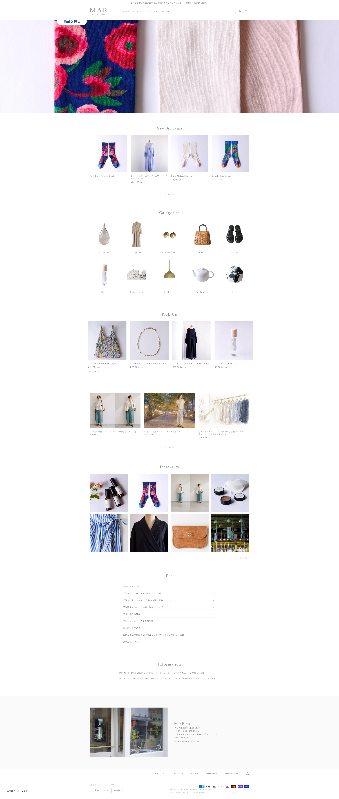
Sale (234, 292)
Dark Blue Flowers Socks (103, 176)
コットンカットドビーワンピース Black (190, 363)
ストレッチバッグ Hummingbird (103, 363)
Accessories (169, 253)
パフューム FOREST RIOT (227, 363)
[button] (126, 11)
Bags (202, 253)
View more (170, 194)
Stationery (137, 292)
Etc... (104, 292)
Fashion (137, 253)
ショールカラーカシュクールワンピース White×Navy (149, 177)
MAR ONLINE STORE (182, 792)
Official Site (159, 773)
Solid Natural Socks (181, 176)
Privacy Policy (231, 773)
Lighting (169, 292)
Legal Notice (211, 773)
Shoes (234, 253)
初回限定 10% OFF (17, 791)
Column (194, 773)
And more (169, 447)
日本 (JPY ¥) (99, 790)
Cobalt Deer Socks (221, 176)
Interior (104, 253)
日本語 (117, 790)
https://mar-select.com (187, 741)
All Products (177, 773)
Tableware (202, 292)
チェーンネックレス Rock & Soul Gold (148, 363)
